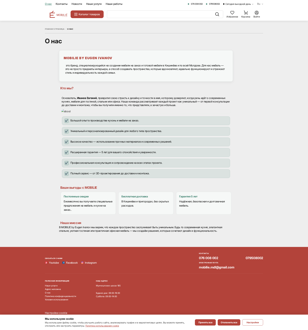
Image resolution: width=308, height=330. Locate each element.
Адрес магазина (53, 289)
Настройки (253, 322)
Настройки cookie (56, 312)
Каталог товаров (89, 14)
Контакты (61, 4)
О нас (48, 4)
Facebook (72, 262)
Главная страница (54, 29)
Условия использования (56, 299)
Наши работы (114, 4)
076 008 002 (197, 4)
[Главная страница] (58, 14)
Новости (77, 4)
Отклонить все (229, 322)
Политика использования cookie (102, 325)
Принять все (205, 322)
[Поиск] (217, 14)
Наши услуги (94, 4)
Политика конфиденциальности (60, 296)
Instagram (91, 262)
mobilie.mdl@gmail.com (216, 267)
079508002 (214, 4)
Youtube (54, 262)
